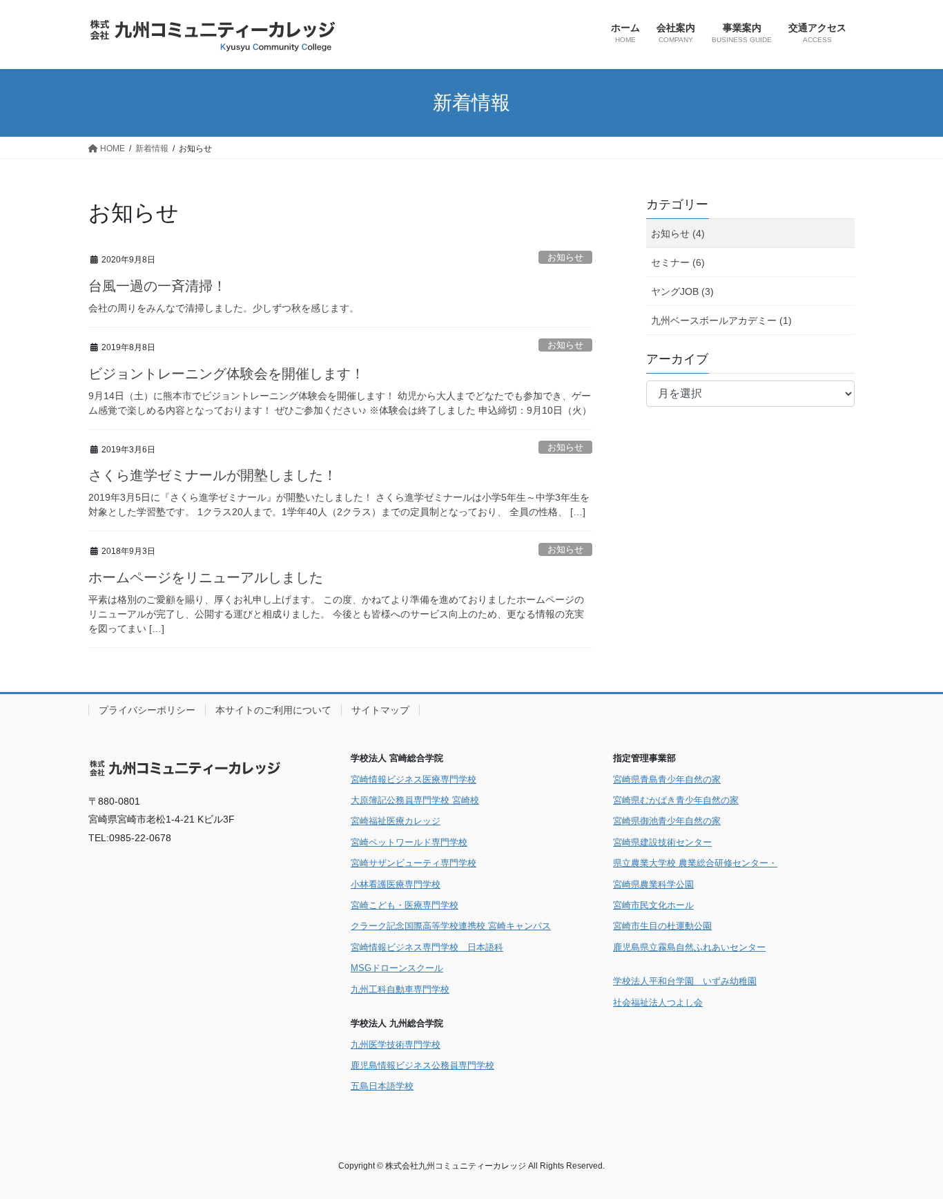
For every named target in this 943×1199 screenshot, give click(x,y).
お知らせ (565, 257)
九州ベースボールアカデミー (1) (721, 320)
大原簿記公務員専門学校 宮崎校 (415, 800)
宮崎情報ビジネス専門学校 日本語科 (427, 947)
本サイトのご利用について (273, 710)
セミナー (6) (678, 262)
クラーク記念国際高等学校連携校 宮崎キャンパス (451, 926)
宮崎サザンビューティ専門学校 (413, 863)
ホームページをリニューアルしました (205, 577)
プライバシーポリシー (147, 710)
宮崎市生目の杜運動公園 (662, 926)
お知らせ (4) (678, 233)
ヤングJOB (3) (682, 291)
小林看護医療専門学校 (395, 884)
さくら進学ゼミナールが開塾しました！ (212, 475)
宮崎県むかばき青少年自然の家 (676, 800)
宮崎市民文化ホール (653, 905)
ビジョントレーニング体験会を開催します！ (226, 373)
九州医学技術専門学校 (395, 1044)
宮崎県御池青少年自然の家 (667, 821)
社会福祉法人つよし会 (658, 1002)
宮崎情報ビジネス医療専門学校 (413, 779)
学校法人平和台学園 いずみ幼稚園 (685, 981)
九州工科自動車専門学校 (400, 989)
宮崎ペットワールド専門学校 (409, 842)
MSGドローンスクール (397, 968)
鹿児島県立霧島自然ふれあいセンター (689, 947)
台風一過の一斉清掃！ (157, 286)
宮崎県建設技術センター (662, 842)
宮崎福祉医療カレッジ (395, 821)
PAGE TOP (908, 1151)
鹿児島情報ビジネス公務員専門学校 (422, 1065)
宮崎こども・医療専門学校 (404, 905)
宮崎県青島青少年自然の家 (667, 779)
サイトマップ (380, 710)
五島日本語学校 (382, 1086)
